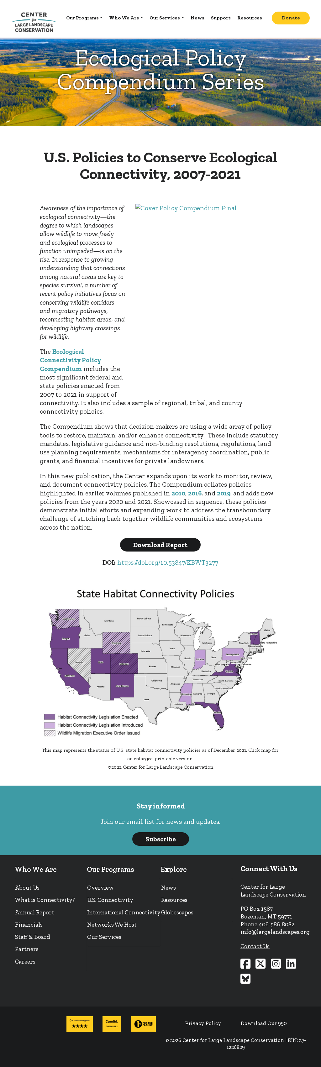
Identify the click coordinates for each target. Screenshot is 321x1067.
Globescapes (177, 912)
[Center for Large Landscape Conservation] (33, 22)
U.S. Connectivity (110, 899)
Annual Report (34, 912)
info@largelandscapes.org (275, 931)
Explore (174, 869)
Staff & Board (32, 936)
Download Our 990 (264, 1023)
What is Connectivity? (45, 899)
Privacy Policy (203, 1023)
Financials (29, 924)
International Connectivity (123, 912)
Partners (27, 949)
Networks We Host (112, 924)
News (197, 18)
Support (221, 18)
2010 (178, 493)
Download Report (160, 545)
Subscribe (160, 839)
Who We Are (124, 18)
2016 (195, 493)
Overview (100, 887)
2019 (223, 493)
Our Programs (82, 18)
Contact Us (255, 946)
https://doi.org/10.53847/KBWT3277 (167, 562)
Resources (249, 18)
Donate (291, 18)
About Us (27, 887)
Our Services (165, 18)
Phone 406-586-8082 (267, 924)
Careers (25, 961)
